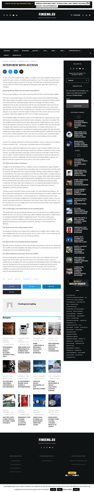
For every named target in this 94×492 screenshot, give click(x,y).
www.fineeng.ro (15, 460)
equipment (81, 315)
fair (68, 318)
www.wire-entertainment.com (78, 460)
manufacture (71, 331)
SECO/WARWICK (72, 352)
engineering (71, 315)
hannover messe (72, 320)
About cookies (67, 489)
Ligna (77, 327)
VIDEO (62, 50)
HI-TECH (20, 340)
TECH (44, 50)
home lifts (18, 279)
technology (71, 357)
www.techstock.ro (15, 468)
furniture (75, 318)
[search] (86, 80)
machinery (70, 329)
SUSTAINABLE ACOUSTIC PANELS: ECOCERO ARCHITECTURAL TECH (9, 351)
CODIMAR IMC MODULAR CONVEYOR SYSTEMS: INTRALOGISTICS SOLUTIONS (80, 271)
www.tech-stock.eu (15, 471)
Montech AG (79, 341)
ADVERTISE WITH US (74, 50)
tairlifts (36, 279)
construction (72, 306)
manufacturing (72, 338)
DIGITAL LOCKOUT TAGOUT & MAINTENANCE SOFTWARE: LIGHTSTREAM (80, 250)
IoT (80, 325)
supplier (79, 354)
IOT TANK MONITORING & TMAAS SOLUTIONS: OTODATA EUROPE (53, 386)
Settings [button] (76, 489)
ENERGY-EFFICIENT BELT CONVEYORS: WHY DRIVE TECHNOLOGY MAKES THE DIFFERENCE (63, 5)
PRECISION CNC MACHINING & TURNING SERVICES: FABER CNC (81, 260)
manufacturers (72, 336)
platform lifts (27, 279)
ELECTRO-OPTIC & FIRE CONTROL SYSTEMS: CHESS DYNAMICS (9, 420)
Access (10, 279)
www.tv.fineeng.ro (15, 464)
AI (86, 297)
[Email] (21, 72)
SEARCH (16, 50)
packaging (70, 343)
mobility (82, 338)
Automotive (81, 302)
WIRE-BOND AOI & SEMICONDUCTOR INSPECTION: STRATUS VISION (24, 350)
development (78, 311)
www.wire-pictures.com (78, 464)
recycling (70, 345)
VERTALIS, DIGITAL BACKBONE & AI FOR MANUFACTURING (39, 385)
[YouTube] (13, 15)
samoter (78, 350)
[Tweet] (10, 72)
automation (71, 302)
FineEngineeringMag (27, 304)
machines (79, 329)
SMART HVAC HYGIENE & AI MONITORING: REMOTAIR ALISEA (38, 421)
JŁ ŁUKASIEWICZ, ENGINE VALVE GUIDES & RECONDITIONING (24, 384)
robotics (70, 350)
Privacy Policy (77, 95)
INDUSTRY (35, 50)
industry (84, 320)
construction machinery (75, 309)
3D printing (71, 295)
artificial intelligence (75, 299)
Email (68, 98)
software (82, 352)
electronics (71, 313)
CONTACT (6, 55)
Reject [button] (59, 489)
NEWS (53, 50)
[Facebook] (4, 15)
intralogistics (72, 325)
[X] (7, 15)
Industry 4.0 (71, 322)
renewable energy (73, 348)
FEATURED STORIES (8, 338)
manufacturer (72, 334)
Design (69, 311)
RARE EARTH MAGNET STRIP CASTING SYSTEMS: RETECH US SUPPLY (53, 422)
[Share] (5, 72)
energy (80, 313)
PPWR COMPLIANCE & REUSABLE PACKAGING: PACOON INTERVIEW (38, 348)
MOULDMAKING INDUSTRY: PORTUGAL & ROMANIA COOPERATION (53, 347)
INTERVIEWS (25, 50)
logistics (84, 327)
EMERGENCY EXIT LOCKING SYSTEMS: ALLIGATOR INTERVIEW (24, 421)
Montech (70, 341)
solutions (70, 354)
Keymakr (70, 327)
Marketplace (17, 55)
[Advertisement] (47, 35)
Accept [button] (53, 489)
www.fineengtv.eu (47, 460)
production (80, 343)
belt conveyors (72, 304)
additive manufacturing (75, 297)
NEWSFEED (7, 50)
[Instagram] (10, 15)
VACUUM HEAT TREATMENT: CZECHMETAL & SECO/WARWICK (8, 384)
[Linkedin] (16, 15)
